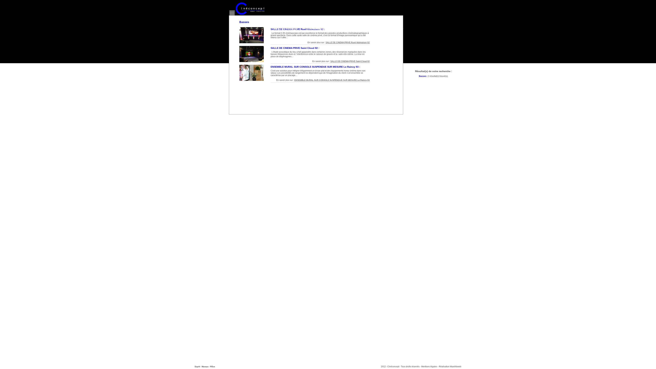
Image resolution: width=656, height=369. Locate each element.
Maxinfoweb (455, 366)
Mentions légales (429, 366)
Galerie (340, 28)
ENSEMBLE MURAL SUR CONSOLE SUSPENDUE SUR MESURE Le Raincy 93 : (315, 66)
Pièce (212, 367)
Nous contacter (394, 28)
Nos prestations (316, 28)
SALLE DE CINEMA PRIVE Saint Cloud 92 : (295, 48)
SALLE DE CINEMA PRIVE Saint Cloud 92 (350, 61)
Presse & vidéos (365, 28)
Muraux (205, 367)
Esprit (197, 367)
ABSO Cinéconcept (285, 28)
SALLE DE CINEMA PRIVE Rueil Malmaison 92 (348, 42)
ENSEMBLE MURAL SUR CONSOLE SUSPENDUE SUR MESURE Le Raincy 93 (332, 80)
